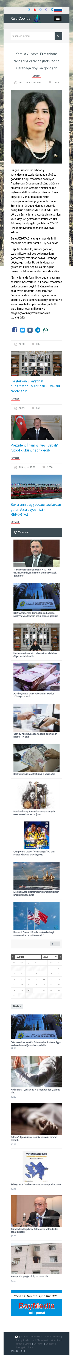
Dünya (47, 1336)
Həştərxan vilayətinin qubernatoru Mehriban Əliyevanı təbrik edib (35, 386)
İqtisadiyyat (36, 1336)
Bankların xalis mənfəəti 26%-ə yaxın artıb (34, 774)
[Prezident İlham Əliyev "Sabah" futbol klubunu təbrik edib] (36, 429)
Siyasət (36, 75)
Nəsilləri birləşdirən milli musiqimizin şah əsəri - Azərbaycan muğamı (34, 813)
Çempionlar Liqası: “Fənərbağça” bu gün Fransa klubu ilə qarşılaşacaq (34, 853)
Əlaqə (30, 1347)
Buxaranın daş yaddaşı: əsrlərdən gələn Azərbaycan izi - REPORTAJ (36, 509)
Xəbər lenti (23, 532)
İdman (19, 1344)
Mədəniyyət (42, 1340)
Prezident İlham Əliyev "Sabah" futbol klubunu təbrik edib (34, 447)
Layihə (28, 1344)
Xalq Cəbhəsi (21, 18)
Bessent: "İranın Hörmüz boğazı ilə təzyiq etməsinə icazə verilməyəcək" (34, 934)
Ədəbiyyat (38, 1344)
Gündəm (50, 1344)
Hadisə (56, 1336)
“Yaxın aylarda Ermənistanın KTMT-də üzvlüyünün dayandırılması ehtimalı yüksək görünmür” (35, 572)
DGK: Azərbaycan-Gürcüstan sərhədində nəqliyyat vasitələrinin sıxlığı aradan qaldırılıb (35, 614)
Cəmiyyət (20, 1347)
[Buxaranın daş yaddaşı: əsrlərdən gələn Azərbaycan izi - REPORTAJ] (36, 488)
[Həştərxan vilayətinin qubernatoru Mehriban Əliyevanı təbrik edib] (36, 364)
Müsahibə (55, 1340)
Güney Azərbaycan (25, 1340)
